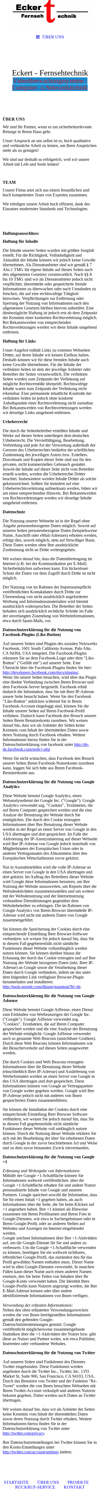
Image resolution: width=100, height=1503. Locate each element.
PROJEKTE (78, 1482)
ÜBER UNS (53, 37)
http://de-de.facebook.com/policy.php (46, 747)
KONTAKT (74, 1487)
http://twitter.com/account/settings (31, 1452)
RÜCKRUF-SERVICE (35, 1487)
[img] (50, 16)
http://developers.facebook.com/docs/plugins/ (40, 672)
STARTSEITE (16, 1482)
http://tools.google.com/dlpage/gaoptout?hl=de (42, 986)
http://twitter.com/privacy (23, 1433)
